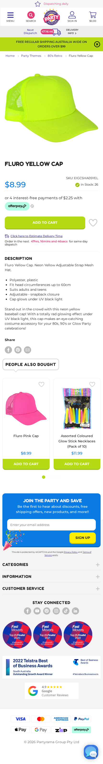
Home (10, 55)
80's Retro (55, 55)
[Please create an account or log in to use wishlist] (93, 222)
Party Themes (31, 55)
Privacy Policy (71, 552)
